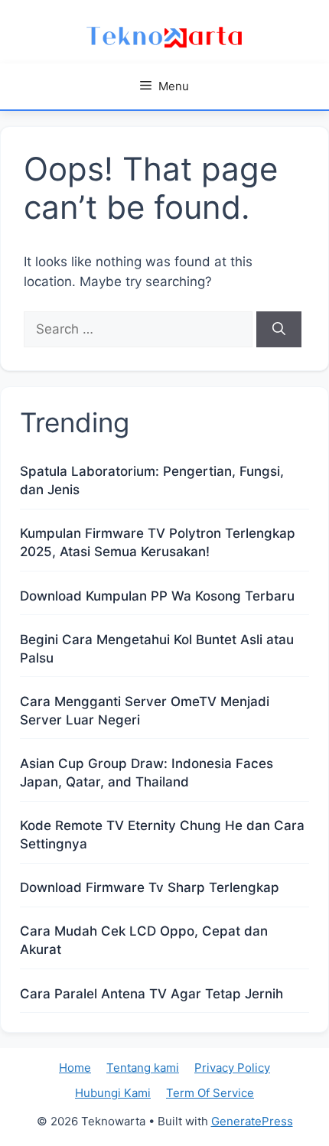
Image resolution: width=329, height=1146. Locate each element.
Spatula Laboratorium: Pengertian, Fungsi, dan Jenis (152, 480)
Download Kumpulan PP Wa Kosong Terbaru (157, 596)
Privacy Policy (232, 1067)
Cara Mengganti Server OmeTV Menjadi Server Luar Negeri (144, 711)
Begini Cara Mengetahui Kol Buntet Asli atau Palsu (157, 649)
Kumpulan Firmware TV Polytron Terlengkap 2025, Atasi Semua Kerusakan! (157, 542)
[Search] (278, 329)
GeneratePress (252, 1121)
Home (75, 1067)
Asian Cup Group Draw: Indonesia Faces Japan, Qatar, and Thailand (146, 773)
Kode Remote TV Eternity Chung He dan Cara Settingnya (162, 834)
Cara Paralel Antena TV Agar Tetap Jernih (151, 993)
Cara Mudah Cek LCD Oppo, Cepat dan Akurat (144, 940)
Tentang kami (142, 1067)
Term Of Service (210, 1093)
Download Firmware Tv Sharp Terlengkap (149, 887)
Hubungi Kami (113, 1093)
